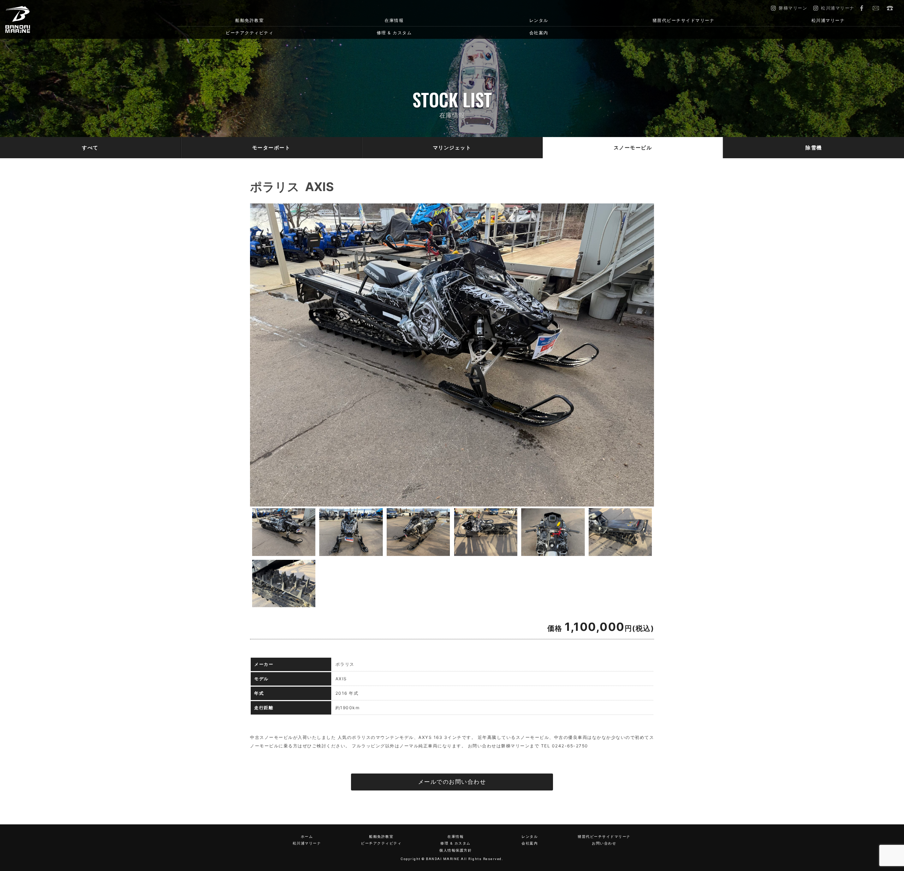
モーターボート (271, 147)
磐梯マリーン (71, 19)
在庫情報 (394, 20)
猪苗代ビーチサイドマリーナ (684, 20)
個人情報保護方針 (455, 850)
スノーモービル (633, 147)
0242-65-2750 (890, 8)
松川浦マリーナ (828, 20)
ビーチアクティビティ (249, 32)
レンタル (538, 20)
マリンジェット (452, 147)
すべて (90, 147)
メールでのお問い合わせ (452, 781)
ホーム (307, 837)
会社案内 (538, 32)
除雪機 (813, 147)
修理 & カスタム (394, 32)
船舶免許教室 (249, 20)
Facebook (862, 8)
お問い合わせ (876, 8)
